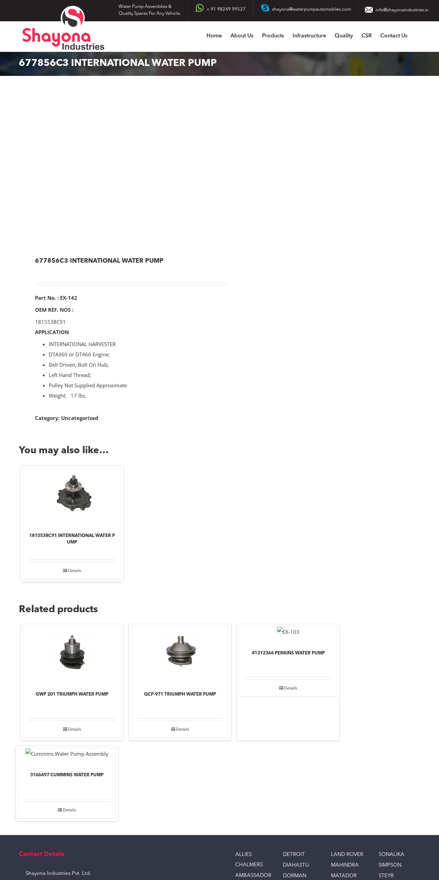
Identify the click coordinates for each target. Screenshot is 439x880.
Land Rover (347, 854)
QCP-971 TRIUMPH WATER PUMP (180, 694)
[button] (418, 36)
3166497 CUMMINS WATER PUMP (67, 775)
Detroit (294, 854)
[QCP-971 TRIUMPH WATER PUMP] (180, 654)
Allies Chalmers (249, 860)
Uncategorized (79, 417)
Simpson (390, 865)
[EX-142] (115, 167)
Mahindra (345, 865)
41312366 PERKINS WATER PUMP (288, 653)
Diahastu (296, 865)
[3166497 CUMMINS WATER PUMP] (67, 755)
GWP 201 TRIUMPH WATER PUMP (72, 694)
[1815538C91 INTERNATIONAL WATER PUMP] (72, 495)
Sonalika (391, 854)
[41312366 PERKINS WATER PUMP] (288, 633)
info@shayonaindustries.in (402, 10)
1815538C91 (50, 321)
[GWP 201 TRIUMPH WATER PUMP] (72, 654)
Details (74, 570)
